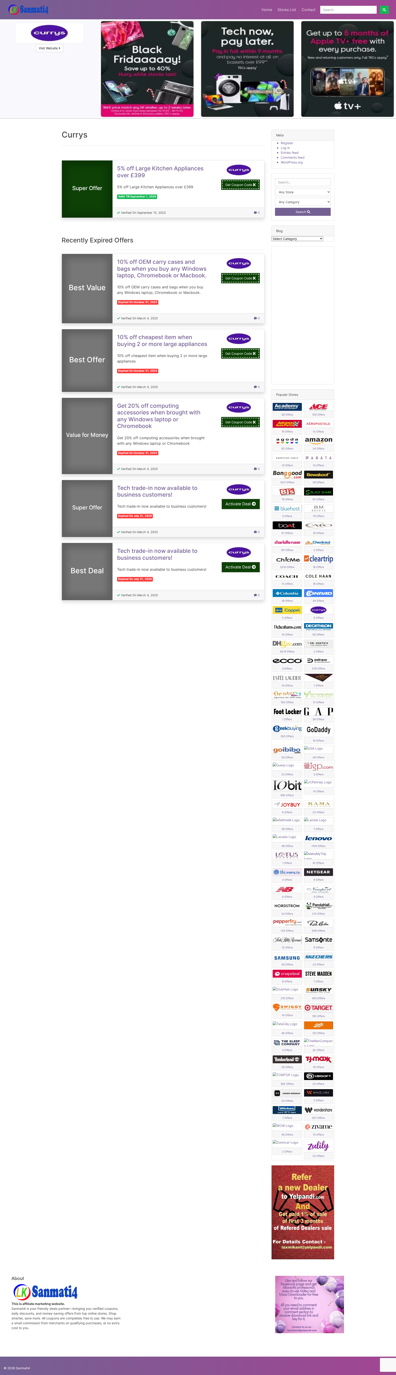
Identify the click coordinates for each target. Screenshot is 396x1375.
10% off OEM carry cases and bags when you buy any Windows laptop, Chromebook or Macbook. (162, 268)
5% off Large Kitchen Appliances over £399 (160, 171)
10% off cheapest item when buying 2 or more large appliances (162, 340)
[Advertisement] (303, 315)
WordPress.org (292, 162)
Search (301, 212)
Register (287, 143)
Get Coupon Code (239, 185)
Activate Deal (239, 503)
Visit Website (49, 48)
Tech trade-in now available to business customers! (157, 491)
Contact (309, 9)
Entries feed (290, 153)
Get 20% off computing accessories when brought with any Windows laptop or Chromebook (159, 415)
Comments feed (293, 157)
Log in (285, 148)
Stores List (287, 9)
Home (267, 9)
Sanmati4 (23, 1368)
